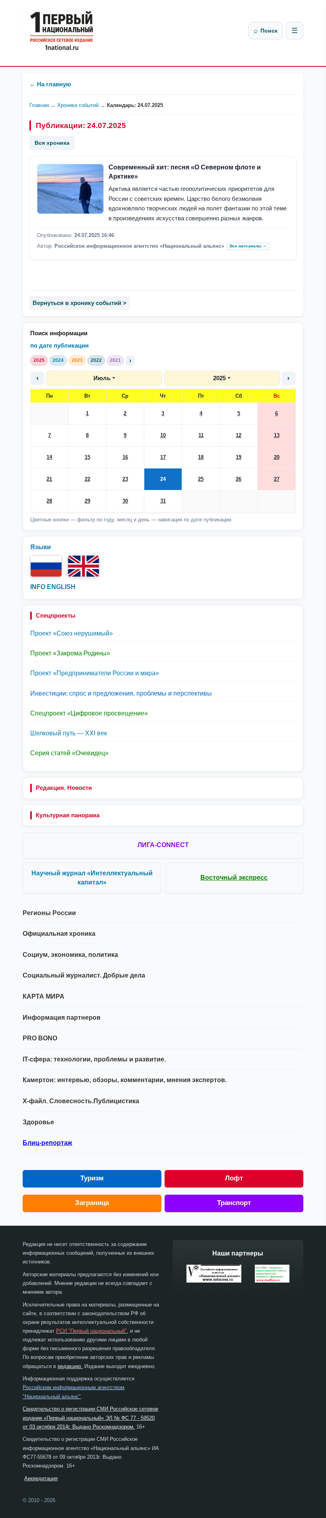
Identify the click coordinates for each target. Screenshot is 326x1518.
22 (87, 479)
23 (125, 479)
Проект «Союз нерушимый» (71, 633)
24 (163, 479)
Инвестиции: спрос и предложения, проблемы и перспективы (121, 693)
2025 (39, 360)
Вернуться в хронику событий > (79, 302)
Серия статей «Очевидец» (69, 753)
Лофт (234, 1178)
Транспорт (234, 1203)
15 (87, 457)
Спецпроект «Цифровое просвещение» (89, 713)
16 (125, 457)
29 (87, 501)
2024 (58, 360)
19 (238, 457)
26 (238, 479)
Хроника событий (78, 105)
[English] (83, 566)
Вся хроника (52, 143)
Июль (102, 378)
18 (201, 457)
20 (276, 457)
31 (163, 501)
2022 (96, 360)
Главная (39, 105)
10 (163, 435)
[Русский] (46, 566)
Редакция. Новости (64, 787)
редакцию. (70, 1366)
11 (201, 435)
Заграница (92, 1203)
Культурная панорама (67, 815)
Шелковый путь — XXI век (68, 733)
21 (49, 479)
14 (49, 457)
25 (201, 479)
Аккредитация (41, 1478)
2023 (77, 360)
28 (49, 501)
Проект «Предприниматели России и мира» (94, 673)
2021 (115, 360)
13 (276, 435)
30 (125, 501)
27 (276, 479)
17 (163, 457)
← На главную (50, 84)
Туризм (92, 1178)
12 (238, 435)
